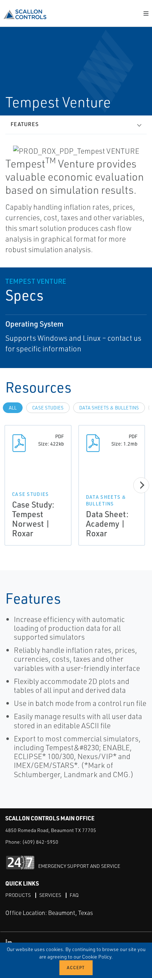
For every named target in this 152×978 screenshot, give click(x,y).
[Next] (141, 485)
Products (18, 895)
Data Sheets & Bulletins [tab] (109, 408)
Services (50, 895)
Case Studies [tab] (48, 408)
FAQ (74, 895)
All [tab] (13, 408)
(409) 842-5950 (40, 842)
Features (25, 124)
